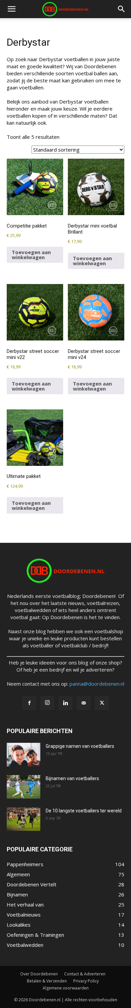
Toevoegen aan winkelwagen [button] (31, 254)
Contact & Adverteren (84, 974)
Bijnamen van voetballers (72, 778)
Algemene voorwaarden (66, 988)
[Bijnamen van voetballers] (23, 787)
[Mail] (83, 703)
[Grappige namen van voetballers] (23, 754)
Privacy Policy (86, 981)
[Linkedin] (65, 703)
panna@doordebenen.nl (97, 683)
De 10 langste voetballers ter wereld (84, 810)
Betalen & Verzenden (47, 981)
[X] (101, 703)
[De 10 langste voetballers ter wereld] (23, 819)
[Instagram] (47, 703)
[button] (11, 9)
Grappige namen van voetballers (80, 746)
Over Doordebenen (39, 974)
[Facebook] (29, 703)
